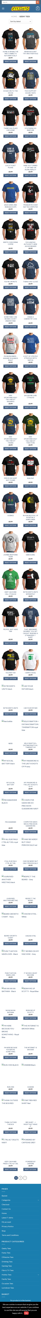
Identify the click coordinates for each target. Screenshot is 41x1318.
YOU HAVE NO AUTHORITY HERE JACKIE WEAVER (30, 244)
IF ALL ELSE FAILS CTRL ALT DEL (11, 862)
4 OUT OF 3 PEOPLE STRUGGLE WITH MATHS (30, 358)
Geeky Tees (6, 1248)
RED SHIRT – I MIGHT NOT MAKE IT (30, 1124)
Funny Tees (6, 1253)
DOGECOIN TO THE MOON (10, 92)
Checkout (5, 1204)
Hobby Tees (6, 1274)
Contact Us (6, 1209)
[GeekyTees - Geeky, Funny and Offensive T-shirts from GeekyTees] (20, 8)
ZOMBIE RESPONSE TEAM (11, 556)
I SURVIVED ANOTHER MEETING (10, 899)
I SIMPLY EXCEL (30, 673)
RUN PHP (30, 478)
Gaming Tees (7, 1266)
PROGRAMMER (10, 822)
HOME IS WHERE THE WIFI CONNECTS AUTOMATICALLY (10, 54)
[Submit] (37, 2)
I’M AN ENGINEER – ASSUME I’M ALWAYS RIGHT (10, 358)
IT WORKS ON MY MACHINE (30, 974)
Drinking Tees (7, 1261)
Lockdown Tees (8, 1288)
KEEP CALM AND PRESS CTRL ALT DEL (10, 1163)
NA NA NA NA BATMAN (10, 1011)
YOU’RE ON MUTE (10, 282)
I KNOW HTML (30, 936)
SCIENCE (11, 515)
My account (6, 1222)
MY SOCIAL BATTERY (10, 784)
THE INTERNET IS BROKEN (30, 1049)
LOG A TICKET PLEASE (10, 166)
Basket (4, 1196)
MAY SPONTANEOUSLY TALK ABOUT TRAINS (10, 440)
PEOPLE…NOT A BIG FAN (10, 630)
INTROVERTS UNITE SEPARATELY (30, 593)
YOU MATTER (10, 673)
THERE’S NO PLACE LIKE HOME (11, 129)
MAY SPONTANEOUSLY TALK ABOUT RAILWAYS (10, 398)
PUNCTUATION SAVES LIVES (10, 974)
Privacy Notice (7, 1226)
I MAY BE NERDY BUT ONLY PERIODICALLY (30, 862)
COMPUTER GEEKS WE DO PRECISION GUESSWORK (30, 824)
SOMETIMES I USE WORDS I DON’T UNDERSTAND (10, 319)
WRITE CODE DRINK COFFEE (10, 243)
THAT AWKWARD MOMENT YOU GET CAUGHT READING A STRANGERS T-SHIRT (30, 633)
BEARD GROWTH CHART (10, 937)
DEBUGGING (30, 555)
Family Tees (6, 1279)
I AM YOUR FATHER (30, 708)
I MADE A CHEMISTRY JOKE (30, 318)
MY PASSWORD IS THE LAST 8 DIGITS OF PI (30, 785)
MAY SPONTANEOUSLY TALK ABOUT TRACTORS (30, 440)
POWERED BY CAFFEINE (31, 1163)
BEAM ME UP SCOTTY (30, 1011)
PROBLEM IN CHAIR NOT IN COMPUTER (30, 206)
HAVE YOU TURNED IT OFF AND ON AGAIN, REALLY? (30, 167)
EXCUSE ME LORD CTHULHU (30, 396)
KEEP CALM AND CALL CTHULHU (11, 593)
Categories (6, 1200)
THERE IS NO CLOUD (30, 282)
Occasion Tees (7, 1283)
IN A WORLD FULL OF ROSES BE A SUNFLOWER (30, 517)
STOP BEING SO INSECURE (30, 129)
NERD (11, 743)
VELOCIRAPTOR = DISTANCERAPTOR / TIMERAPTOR (30, 745)
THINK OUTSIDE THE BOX (11, 1123)
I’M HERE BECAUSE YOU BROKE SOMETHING (10, 1049)
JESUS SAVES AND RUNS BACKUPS (10, 206)
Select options (10, 61)
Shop (4, 1231)
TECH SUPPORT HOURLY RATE (30, 92)
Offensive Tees (7, 1257)
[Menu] (3, 8)
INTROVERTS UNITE (10, 708)
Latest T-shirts (7, 1218)
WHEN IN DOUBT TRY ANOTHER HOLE (30, 53)
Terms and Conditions (10, 1235)
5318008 (30, 1087)
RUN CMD (10, 1087)
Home (14, 16)
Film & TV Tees (8, 1270)
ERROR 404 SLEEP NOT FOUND (10, 479)
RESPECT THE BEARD (30, 899)
